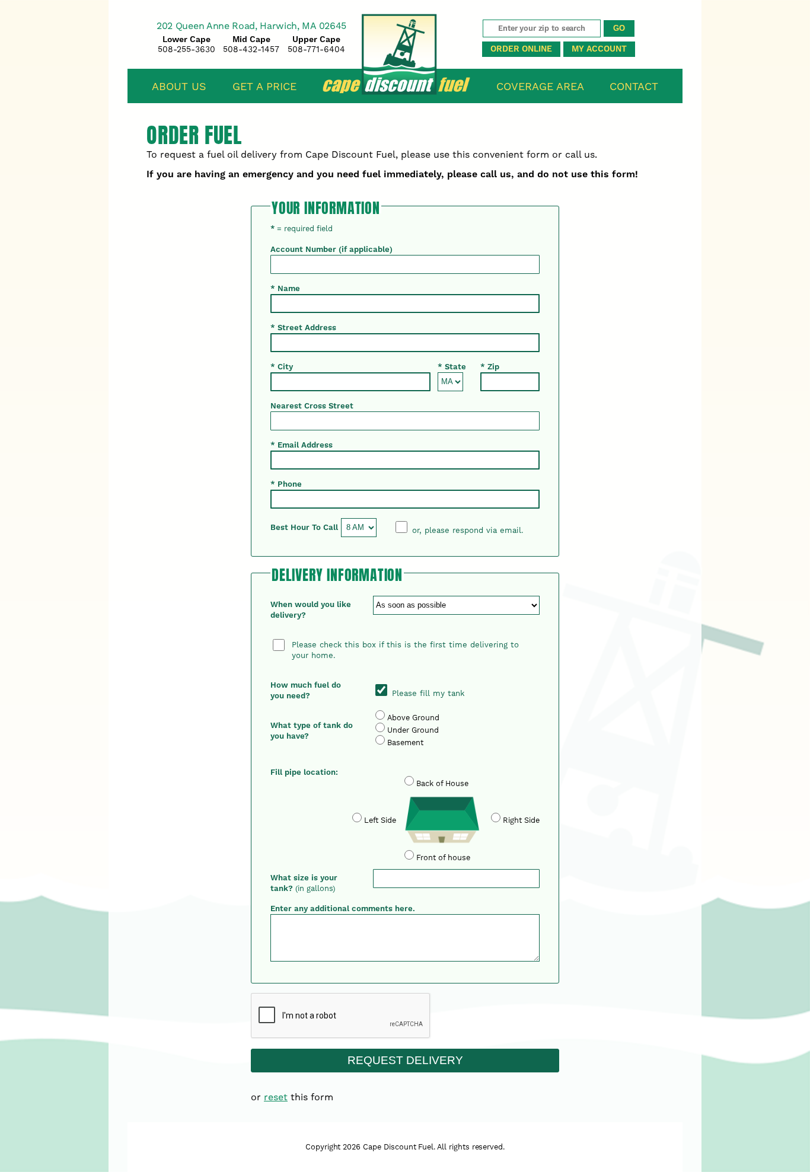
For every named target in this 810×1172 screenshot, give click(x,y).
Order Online (521, 49)
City (281, 367)
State (452, 367)
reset (276, 1097)
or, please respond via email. (468, 530)
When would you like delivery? (310, 610)
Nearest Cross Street (311, 406)
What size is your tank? (303, 883)
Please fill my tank (426, 693)
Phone (286, 484)
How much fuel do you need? (305, 691)
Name (285, 288)
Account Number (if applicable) (331, 249)
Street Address (303, 328)
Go (619, 28)
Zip (489, 367)
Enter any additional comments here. (342, 909)
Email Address (301, 445)
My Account (599, 49)
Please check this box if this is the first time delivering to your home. (405, 650)
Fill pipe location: (304, 772)
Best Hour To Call (304, 527)
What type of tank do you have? (311, 731)
